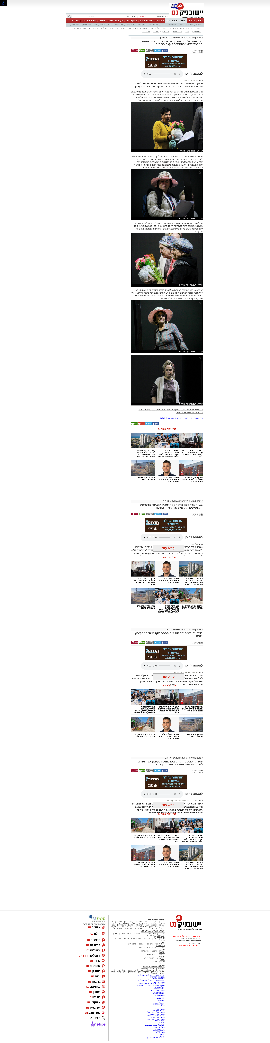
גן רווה (102, 25)
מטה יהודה (119, 25)
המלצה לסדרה (159, 989)
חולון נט (162, 1034)
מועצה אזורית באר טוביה (156, 1016)
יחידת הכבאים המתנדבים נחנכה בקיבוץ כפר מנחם (181, 801)
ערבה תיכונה (177, 31)
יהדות (162, 972)
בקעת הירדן (153, 25)
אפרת (199, 28)
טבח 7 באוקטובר (158, 1004)
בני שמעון (75, 28)
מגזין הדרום (131, 20)
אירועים (141, 944)
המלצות (154, 961)
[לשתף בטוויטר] (157, 51)
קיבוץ (163, 1007)
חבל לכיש (103, 28)
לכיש (129, 933)
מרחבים (156, 31)
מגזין (163, 949)
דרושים (155, 947)
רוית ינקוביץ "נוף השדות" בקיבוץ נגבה (186, 672)
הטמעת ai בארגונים (147, 968)
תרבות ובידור (146, 20)
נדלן (140, 947)
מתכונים (154, 951)
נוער (163, 942)
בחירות (75, 20)
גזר (95, 25)
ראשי (200, 20)
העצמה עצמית (159, 992)
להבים (198, 25)
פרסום (162, 1036)
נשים (110, 20)
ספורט (162, 956)
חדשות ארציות (150, 954)
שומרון (179, 28)
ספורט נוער (161, 958)
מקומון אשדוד (160, 1021)
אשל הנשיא (194, 544)
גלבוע (163, 25)
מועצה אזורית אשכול (157, 1014)
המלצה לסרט (160, 987)
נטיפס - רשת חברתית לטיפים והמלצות (151, 975)
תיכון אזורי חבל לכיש (157, 977)
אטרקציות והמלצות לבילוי (154, 967)
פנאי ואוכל (132, 972)
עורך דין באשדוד (159, 1031)
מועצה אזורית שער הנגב (156, 1019)
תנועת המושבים (159, 979)
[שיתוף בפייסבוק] (164, 51)
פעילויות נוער (160, 944)
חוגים (163, 947)
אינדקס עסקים (144, 972)
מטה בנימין (130, 25)
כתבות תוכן (132, 944)
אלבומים (150, 944)
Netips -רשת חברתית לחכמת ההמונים (151, 985)
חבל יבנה (75, 25)
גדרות (172, 28)
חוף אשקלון (196, 31)
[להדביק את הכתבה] (141, 425)
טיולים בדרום (160, 995)
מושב (163, 1006)
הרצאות (118, 939)
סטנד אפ (147, 939)
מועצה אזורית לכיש (158, 1017)
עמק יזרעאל (161, 28)
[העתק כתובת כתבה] (149, 51)
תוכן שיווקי (161, 965)
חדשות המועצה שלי (176, 20)
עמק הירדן (142, 25)
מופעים (126, 939)
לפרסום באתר (131, 17)
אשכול (123, 28)
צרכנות (102, 20)
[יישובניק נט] (184, 930)
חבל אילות (172, 25)
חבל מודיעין (86, 25)
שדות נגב (146, 31)
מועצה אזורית (160, 1009)
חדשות (191, 20)
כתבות (162, 939)
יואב (94, 28)
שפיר (187, 31)
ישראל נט (161, 1022)
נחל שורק (165, 31)
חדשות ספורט (149, 958)
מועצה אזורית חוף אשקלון (155, 1012)
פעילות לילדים (136, 939)
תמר (181, 25)
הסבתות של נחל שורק (191, 80)
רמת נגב (189, 25)
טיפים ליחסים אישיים (157, 990)
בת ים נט (161, 1024)
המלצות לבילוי (89, 20)
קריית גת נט (160, 1033)
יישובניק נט (197, 37)
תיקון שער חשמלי (158, 982)
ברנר (110, 25)
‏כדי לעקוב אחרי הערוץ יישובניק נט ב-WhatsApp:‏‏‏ (181, 418)
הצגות (155, 939)
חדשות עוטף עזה (158, 1011)
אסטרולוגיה (145, 951)
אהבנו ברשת (127, 970)
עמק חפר (132, 28)
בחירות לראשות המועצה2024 (153, 932)
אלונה (152, 28)
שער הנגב (86, 28)
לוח (125, 972)
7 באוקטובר (160, 1002)
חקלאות (119, 20)
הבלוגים (155, 972)
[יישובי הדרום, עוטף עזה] (186, 18)
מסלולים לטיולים (159, 994)
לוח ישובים (160, 946)
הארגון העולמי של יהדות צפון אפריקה (152, 984)
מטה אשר (143, 28)
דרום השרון (189, 28)
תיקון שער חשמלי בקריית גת (155, 1026)
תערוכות (162, 940)
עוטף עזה (159, 20)
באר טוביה (114, 28)
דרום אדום (161, 968)
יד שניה (147, 947)
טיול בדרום (161, 999)
